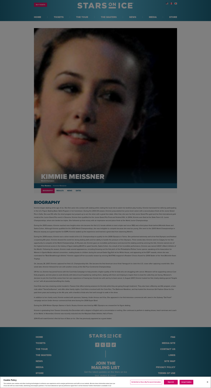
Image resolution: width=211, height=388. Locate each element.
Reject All (171, 382)
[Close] (207, 382)
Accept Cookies (186, 382)
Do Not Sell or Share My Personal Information (146, 382)
